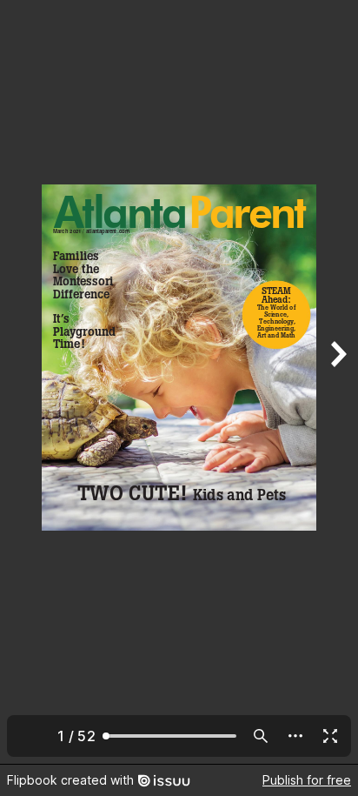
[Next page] (337, 382)
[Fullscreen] (330, 736)
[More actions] (295, 736)
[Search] (260, 736)
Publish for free (306, 780)
